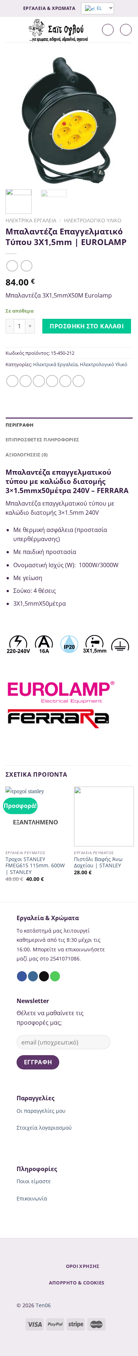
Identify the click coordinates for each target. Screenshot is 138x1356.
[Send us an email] (44, 976)
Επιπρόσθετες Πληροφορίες (42, 439)
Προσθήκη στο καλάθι (87, 326)
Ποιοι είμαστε (34, 1181)
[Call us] (55, 976)
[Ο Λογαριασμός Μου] (108, 30)
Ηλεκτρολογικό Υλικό (92, 220)
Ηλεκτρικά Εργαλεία (31, 220)
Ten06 (43, 1305)
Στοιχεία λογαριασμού (44, 1127)
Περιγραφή (19, 425)
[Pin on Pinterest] (65, 381)
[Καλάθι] (126, 30)
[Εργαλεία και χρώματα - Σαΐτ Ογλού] (59, 30)
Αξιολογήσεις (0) (26, 454)
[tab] (69, 425)
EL (99, 8)
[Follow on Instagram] (33, 976)
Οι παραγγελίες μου (41, 1110)
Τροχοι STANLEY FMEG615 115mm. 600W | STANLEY (35, 865)
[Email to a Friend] (52, 381)
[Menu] (10, 30)
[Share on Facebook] (26, 381)
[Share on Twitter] (39, 381)
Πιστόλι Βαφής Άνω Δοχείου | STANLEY (98, 862)
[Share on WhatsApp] (12, 381)
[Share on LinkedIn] (78, 381)
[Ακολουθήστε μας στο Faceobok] (22, 976)
